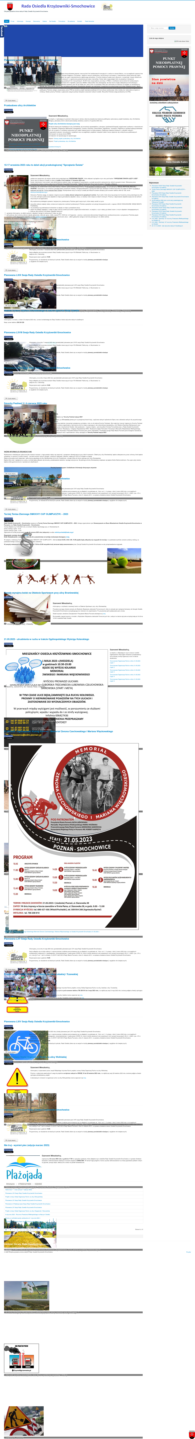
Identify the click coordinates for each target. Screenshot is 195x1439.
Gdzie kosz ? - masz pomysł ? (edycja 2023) (18, 1190)
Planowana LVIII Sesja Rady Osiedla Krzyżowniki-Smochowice (23, 1222)
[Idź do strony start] (6, 1229)
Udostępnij (8, 65)
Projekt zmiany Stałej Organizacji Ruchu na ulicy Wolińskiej (35, 1056)
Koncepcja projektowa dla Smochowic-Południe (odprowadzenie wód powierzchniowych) (35, 147)
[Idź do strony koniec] (52, 1229)
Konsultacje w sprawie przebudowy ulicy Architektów (24, 144)
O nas (12, 21)
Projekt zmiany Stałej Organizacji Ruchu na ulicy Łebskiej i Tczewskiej (41, 974)
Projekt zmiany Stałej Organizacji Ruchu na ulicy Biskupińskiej (23, 1197)
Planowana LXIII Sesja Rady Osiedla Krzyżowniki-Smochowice (36, 1109)
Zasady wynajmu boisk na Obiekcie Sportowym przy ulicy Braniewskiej (41, 592)
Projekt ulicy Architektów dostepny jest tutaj (64, 124)
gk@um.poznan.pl (41, 217)
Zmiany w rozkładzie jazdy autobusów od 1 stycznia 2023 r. (23, 1218)
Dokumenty (36, 21)
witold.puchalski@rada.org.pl (38, 192)
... (43, 1230)
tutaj (26, 535)
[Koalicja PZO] (169, 114)
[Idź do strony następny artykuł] (48, 1229)
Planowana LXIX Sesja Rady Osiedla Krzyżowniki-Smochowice (37, 275)
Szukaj (172, 28)
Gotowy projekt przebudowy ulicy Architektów (67, 138)
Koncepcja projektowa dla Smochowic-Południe (23, 149)
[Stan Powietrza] (169, 87)
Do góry (188, 1252)
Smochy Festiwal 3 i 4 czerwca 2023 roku (25, 403)
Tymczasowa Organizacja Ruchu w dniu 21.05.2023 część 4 (125, 675)
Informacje (20, 21)
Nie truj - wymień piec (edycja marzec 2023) (26, 1145)
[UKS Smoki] (169, 143)
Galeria (45, 21)
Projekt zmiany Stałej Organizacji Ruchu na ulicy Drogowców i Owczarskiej (27, 1211)
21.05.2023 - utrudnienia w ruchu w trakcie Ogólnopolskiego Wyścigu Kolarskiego (46, 639)
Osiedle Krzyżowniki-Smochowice (192, 1434)
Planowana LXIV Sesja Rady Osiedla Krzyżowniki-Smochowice (37, 1021)
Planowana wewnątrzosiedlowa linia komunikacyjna (31, 59)
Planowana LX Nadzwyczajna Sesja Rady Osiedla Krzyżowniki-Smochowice (27, 1204)
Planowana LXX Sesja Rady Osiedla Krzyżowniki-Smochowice (36, 239)
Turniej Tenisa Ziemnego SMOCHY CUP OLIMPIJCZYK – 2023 (36, 514)
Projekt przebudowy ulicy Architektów (65, 141)
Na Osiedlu (52, 21)
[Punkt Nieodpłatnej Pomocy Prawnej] (169, 61)
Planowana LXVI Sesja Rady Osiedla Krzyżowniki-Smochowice (37, 478)
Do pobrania (71, 21)
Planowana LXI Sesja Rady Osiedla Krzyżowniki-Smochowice (23, 1200)
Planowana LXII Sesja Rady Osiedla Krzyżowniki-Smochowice (23, 1193)
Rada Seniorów (89, 21)
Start (6, 21)
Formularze (61, 21)
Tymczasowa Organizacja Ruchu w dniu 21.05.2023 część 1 (125, 662)
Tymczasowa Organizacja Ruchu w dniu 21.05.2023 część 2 (125, 666)
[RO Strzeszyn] (169, 171)
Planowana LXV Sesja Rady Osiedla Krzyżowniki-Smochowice (36, 938)
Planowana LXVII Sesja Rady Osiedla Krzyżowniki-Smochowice (37, 367)
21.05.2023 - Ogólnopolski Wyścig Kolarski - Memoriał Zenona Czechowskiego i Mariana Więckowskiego (58, 731)
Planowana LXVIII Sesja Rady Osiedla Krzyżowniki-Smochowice (37, 332)
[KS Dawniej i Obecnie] (169, 132)
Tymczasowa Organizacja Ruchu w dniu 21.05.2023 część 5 (125, 680)
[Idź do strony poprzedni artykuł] (10, 1229)
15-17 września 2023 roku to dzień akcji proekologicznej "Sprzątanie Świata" (43, 164)
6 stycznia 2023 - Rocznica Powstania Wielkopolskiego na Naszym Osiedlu (27, 1214)
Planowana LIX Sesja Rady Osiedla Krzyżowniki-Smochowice (23, 1207)
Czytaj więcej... (12, 100)
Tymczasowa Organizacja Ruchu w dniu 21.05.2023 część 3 (125, 671)
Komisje (28, 21)
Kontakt (79, 21)
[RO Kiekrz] (169, 158)
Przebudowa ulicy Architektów (20, 105)
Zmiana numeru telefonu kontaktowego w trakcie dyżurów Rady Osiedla (41, 310)
